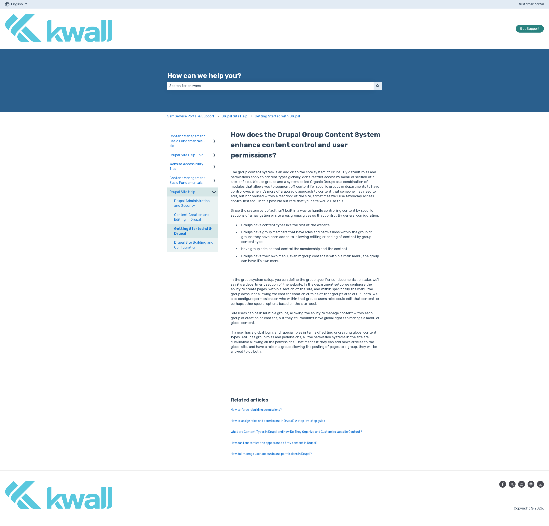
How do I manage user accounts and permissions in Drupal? (271, 454)
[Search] (378, 86)
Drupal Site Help (234, 116)
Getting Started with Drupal (277, 116)
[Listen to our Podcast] (531, 484)
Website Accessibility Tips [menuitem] (186, 166)
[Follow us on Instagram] (521, 484)
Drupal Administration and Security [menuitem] (192, 203)
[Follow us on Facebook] (502, 484)
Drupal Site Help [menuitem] (182, 192)
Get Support (530, 29)
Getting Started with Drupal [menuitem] (193, 231)
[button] (214, 136)
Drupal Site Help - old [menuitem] (186, 155)
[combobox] (270, 86)
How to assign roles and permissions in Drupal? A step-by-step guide (278, 421)
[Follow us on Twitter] (512, 484)
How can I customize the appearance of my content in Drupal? (274, 443)
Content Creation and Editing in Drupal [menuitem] (192, 217)
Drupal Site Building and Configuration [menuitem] (193, 244)
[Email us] (540, 484)
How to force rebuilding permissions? (256, 410)
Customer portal (531, 4)
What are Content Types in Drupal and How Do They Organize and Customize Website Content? (296, 432)
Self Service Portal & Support (190, 116)
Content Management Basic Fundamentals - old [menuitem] (187, 141)
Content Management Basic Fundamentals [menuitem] (187, 180)
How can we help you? (204, 76)
